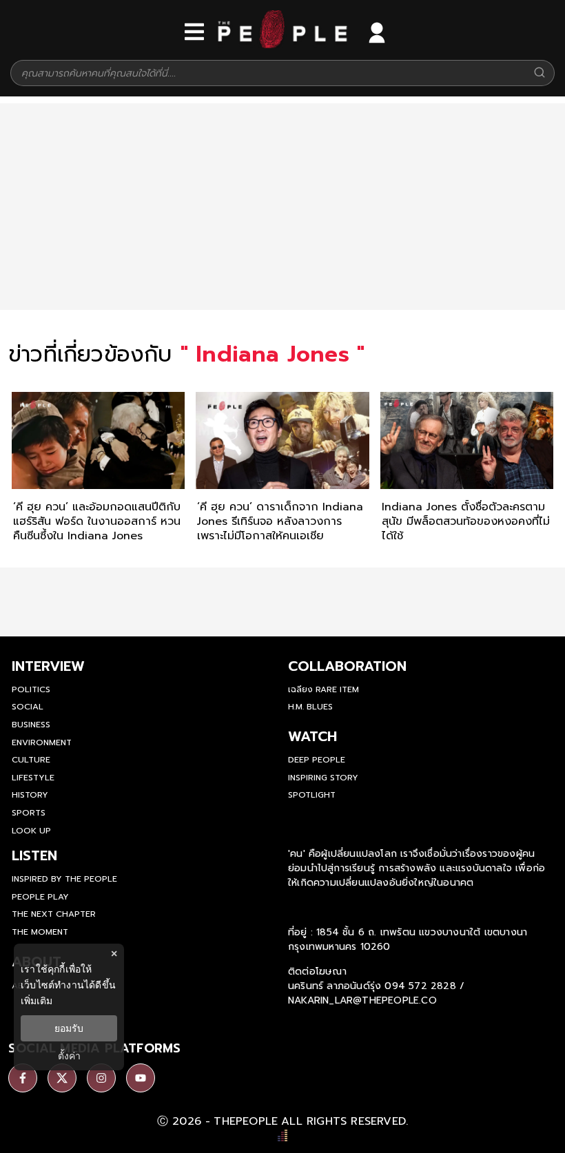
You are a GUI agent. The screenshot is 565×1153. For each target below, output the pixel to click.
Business (31, 724)
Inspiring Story (323, 777)
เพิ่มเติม (36, 1000)
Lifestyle (33, 777)
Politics (31, 689)
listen (34, 855)
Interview (48, 666)
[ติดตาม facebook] (22, 1077)
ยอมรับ (68, 1028)
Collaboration (347, 666)
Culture (31, 760)
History (30, 795)
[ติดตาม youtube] (140, 1077)
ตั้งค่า (69, 1055)
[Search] (539, 73)
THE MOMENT (40, 932)
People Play (40, 897)
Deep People (316, 760)
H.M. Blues (310, 706)
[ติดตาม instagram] (101, 1077)
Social (27, 706)
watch (312, 736)
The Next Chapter (54, 914)
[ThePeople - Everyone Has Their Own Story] (282, 45)
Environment (42, 742)
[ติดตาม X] (62, 1077)
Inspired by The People (64, 879)
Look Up (31, 830)
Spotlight (312, 795)
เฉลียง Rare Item (323, 689)
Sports (28, 813)
